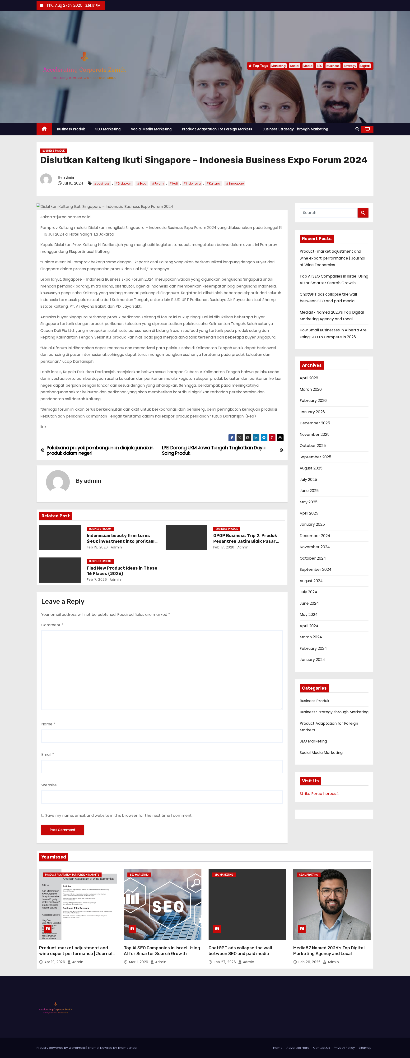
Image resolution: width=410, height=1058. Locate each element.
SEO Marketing (108, 129)
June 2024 (309, 603)
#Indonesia (192, 183)
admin (68, 178)
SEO (319, 66)
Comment (52, 625)
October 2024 (313, 558)
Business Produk (71, 129)
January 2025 (312, 524)
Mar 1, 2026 (139, 962)
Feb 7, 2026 (97, 579)
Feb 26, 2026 (310, 962)
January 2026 (312, 412)
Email (47, 754)
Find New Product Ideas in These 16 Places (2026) (122, 571)
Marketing (278, 66)
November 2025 (315, 434)
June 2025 (309, 490)
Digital (365, 66)
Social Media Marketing (151, 129)
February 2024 (313, 648)
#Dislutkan (123, 183)
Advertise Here (297, 1047)
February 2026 (313, 400)
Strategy (350, 66)
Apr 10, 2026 (55, 962)
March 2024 (311, 637)
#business (102, 183)
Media (307, 66)
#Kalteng (213, 183)
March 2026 (311, 389)
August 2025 (311, 468)
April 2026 (309, 378)
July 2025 (308, 479)
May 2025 (308, 502)
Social (294, 66)
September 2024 (315, 569)
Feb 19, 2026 (97, 547)
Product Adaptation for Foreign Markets (217, 129)
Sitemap (365, 1047)
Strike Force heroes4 (319, 793)
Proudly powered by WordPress (61, 1047)
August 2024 (311, 581)
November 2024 (315, 547)
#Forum (158, 183)
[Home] (44, 129)
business (333, 66)
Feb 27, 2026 (225, 962)
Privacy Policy (344, 1047)
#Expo (141, 183)
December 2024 (315, 535)
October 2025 (313, 445)
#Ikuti (173, 183)
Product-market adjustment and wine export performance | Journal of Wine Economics (332, 258)
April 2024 (309, 626)
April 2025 (309, 513)
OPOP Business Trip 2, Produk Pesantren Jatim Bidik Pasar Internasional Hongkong (245, 541)
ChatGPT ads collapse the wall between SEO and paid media (240, 950)
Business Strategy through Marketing (295, 129)
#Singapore (235, 183)
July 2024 (308, 592)
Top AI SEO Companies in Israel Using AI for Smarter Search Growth (162, 950)
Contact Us (321, 1047)
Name (48, 724)
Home (278, 1047)
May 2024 (309, 614)
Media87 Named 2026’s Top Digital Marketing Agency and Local (329, 950)
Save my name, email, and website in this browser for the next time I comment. (118, 815)
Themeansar (128, 1047)
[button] (357, 129)
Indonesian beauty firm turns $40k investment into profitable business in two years (122, 541)
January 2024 (312, 659)
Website (49, 785)
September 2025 (315, 457)
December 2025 (315, 423)
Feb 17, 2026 (223, 547)
